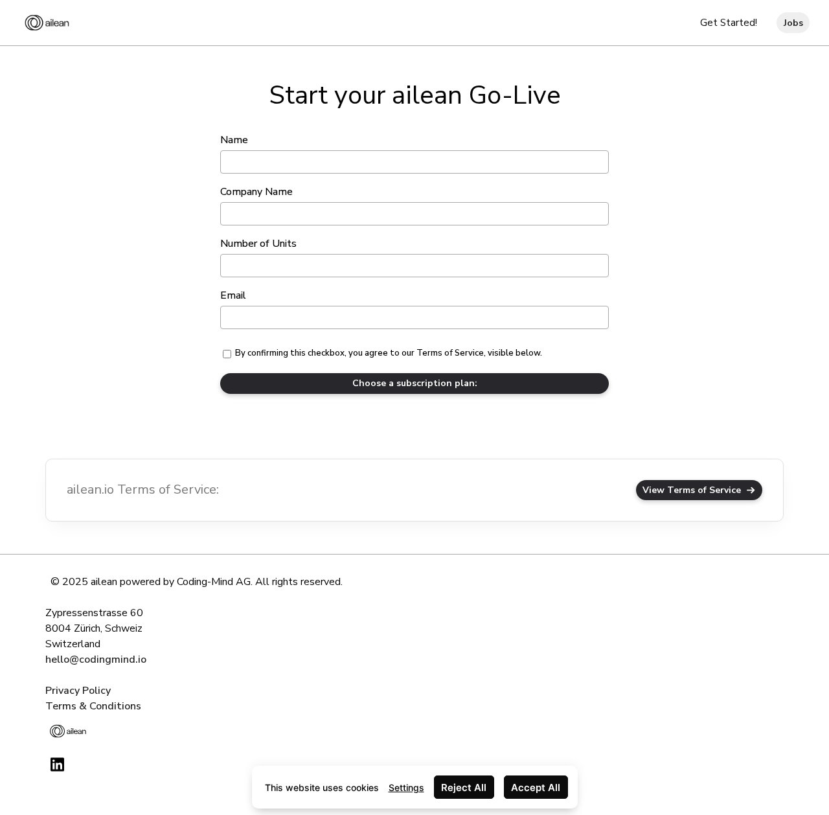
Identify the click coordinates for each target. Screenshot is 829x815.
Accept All (535, 787)
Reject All (463, 787)
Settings (406, 787)
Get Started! (728, 22)
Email (233, 295)
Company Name (256, 192)
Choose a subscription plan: (414, 383)
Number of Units (258, 243)
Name (234, 140)
